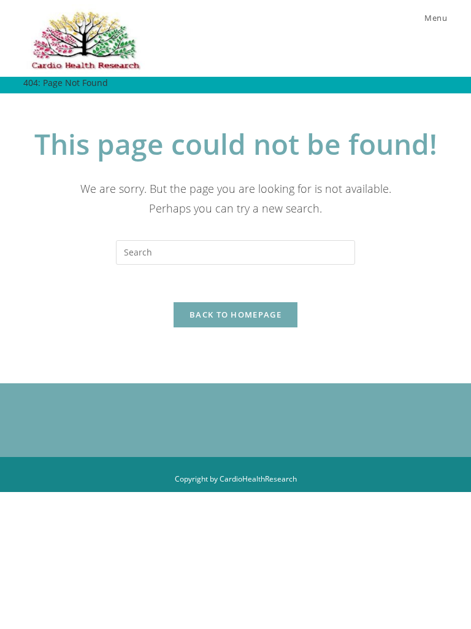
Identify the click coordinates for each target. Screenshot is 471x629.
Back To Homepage (235, 314)
